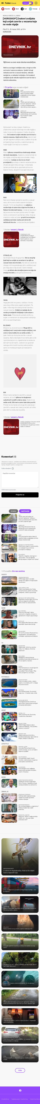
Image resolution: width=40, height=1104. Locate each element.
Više (20, 1070)
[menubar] (36, 3)
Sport (25, 8)
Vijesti (17, 8)
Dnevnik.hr (7, 8)
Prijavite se (20, 495)
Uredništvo (5, 1099)
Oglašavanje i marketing (19, 1099)
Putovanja (35, 8)
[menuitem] (36, 3)
